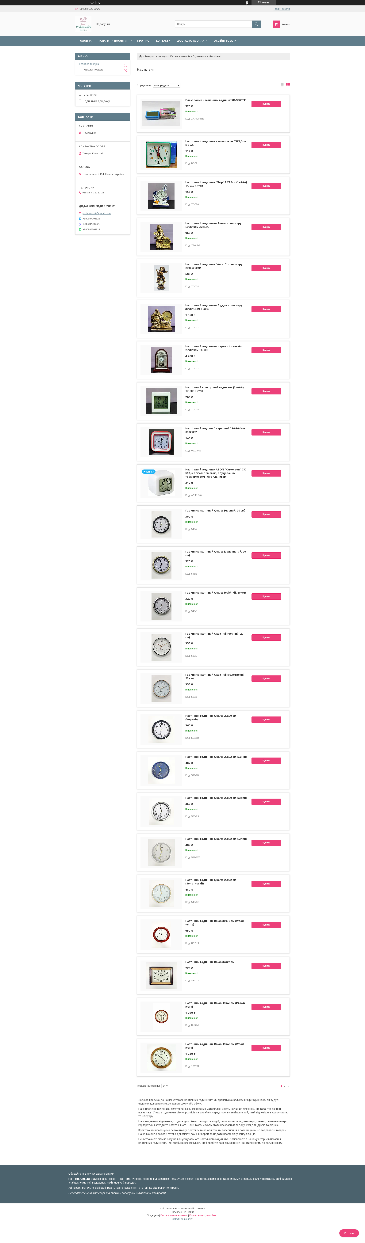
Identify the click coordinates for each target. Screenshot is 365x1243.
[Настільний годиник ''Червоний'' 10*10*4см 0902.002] (161, 442)
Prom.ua (200, 1208)
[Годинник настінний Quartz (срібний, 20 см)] (161, 606)
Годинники (199, 56)
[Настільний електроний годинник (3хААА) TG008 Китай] (161, 401)
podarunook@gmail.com (97, 213)
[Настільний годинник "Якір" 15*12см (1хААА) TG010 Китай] (161, 196)
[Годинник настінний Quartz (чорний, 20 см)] (161, 524)
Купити (266, 104)
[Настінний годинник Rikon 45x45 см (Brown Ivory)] (161, 1017)
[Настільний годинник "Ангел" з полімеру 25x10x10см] (161, 278)
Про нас (143, 40)
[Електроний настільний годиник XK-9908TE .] (161, 114)
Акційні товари (225, 40)
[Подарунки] (83, 30)
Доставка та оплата (192, 40)
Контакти (163, 40)
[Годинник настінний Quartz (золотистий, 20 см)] (161, 565)
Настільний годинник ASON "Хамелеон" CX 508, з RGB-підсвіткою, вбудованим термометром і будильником (215, 473)
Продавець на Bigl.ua (182, 1212)
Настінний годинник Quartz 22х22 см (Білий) (216, 838)
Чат (352, 1233)
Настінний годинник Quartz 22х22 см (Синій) (216, 756)
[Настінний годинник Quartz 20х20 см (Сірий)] (161, 811)
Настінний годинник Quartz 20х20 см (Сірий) (216, 797)
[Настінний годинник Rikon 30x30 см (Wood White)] (161, 934)
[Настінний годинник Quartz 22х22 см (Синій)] (161, 770)
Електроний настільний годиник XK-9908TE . (216, 100)
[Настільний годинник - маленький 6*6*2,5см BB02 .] (161, 155)
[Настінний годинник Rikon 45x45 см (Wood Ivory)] (161, 1058)
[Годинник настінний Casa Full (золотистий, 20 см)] (161, 688)
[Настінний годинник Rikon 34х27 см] (161, 975)
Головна (85, 40)
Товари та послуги (112, 40)
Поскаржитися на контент (174, 1215)
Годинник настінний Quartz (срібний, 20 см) (215, 592)
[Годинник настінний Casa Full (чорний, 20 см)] (161, 647)
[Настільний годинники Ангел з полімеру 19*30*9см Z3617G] (161, 237)
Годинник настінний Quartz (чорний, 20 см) (215, 510)
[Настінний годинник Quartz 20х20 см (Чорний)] (161, 729)
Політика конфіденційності (203, 1215)
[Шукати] (256, 24)
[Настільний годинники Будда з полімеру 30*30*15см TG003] (161, 319)
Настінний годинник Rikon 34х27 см (209, 962)
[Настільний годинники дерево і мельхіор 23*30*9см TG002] (161, 360)
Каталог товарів (180, 56)
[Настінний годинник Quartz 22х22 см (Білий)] (161, 852)
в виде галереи (282, 85)
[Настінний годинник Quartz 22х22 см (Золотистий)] (161, 893)
